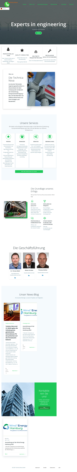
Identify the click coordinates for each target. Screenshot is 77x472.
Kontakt (63, 4)
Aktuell (71, 4)
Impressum (37, 467)
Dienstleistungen (43, 4)
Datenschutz (52, 467)
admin (7, 370)
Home (24, 4)
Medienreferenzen (10, 323)
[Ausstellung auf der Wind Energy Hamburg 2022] (29, 311)
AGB (59, 467)
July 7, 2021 (7, 440)
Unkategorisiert (26, 323)
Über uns (32, 4)
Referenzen (54, 4)
